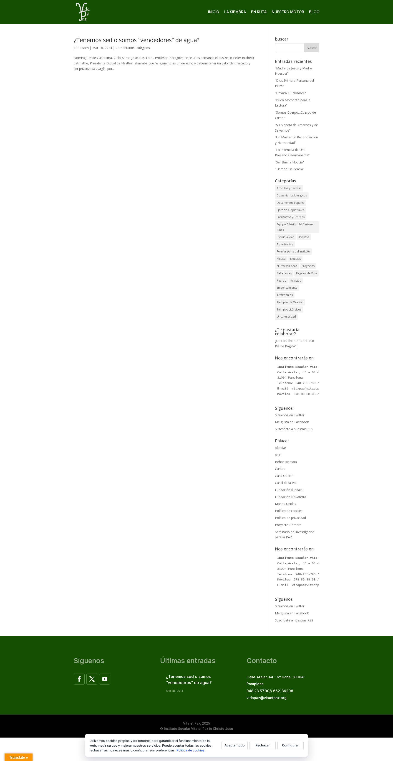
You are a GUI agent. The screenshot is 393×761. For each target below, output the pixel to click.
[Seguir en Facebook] (79, 679)
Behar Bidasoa (286, 462)
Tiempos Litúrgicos (289, 309)
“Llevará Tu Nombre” (290, 93)
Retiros (281, 281)
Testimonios (285, 295)
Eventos (304, 237)
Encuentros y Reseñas (291, 217)
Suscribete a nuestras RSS (294, 429)
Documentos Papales (290, 203)
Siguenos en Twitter (289, 415)
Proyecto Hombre (288, 525)
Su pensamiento (287, 288)
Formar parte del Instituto (293, 251)
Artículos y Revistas (289, 188)
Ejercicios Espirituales (290, 210)
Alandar (280, 447)
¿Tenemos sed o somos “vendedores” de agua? (136, 40)
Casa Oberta (284, 475)
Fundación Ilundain (288, 490)
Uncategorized (286, 316)
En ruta (259, 12)
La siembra (235, 12)
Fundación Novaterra (290, 497)
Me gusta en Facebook (292, 422)
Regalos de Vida (306, 273)
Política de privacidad (290, 518)
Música (281, 259)
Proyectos (308, 266)
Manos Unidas (285, 503)
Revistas (295, 281)
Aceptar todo (234, 745)
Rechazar (262, 745)
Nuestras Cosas (287, 266)
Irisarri (84, 48)
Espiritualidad (286, 237)
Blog (314, 12)
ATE (278, 455)
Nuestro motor (288, 12)
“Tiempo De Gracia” (289, 169)
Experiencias (285, 244)
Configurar (290, 745)
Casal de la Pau (286, 483)
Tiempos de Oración (290, 302)
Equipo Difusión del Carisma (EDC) (295, 227)
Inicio (213, 12)
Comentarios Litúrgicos (133, 48)
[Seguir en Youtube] (104, 679)
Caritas (280, 468)
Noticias (295, 259)
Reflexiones (284, 273)
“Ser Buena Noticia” (289, 162)
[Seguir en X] (91, 679)
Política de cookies (288, 511)
